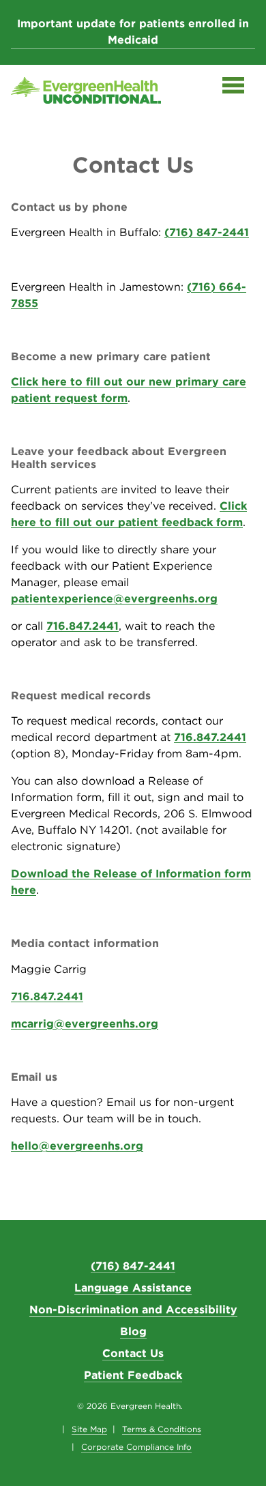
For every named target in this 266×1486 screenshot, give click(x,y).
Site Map (89, 1429)
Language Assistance (133, 1287)
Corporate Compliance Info (136, 1447)
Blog (133, 1331)
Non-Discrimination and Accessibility (133, 1309)
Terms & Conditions (161, 1429)
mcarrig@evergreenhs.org (84, 1023)
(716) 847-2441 (206, 232)
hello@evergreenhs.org (77, 1145)
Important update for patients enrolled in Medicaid (133, 31)
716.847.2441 (82, 626)
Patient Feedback (133, 1375)
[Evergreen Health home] (86, 92)
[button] (233, 88)
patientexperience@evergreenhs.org (114, 598)
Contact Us (133, 1353)
